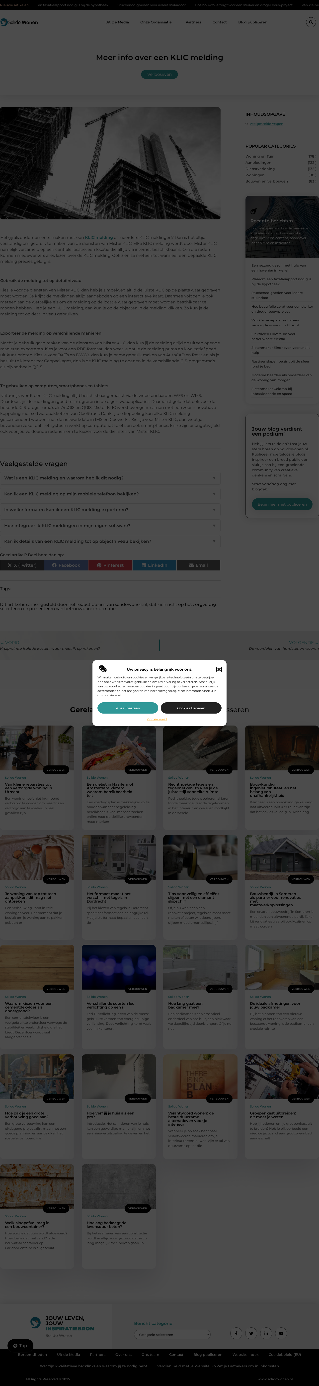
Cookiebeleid (157, 719)
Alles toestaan (128, 708)
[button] (219, 669)
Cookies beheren (191, 708)
